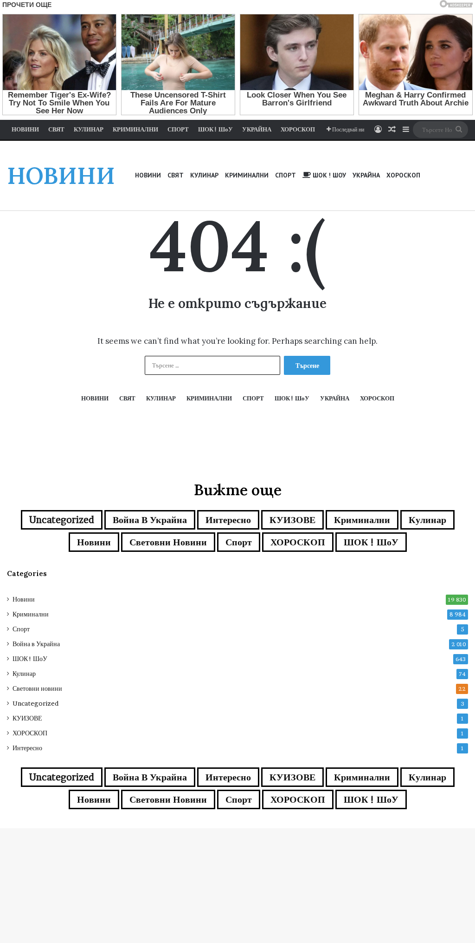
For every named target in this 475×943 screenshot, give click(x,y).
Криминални (362, 519)
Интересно (228, 519)
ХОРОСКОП (297, 542)
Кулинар (427, 519)
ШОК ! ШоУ (371, 542)
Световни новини (168, 542)
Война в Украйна (150, 519)
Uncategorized (61, 519)
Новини (94, 542)
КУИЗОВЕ (292, 519)
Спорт (238, 542)
